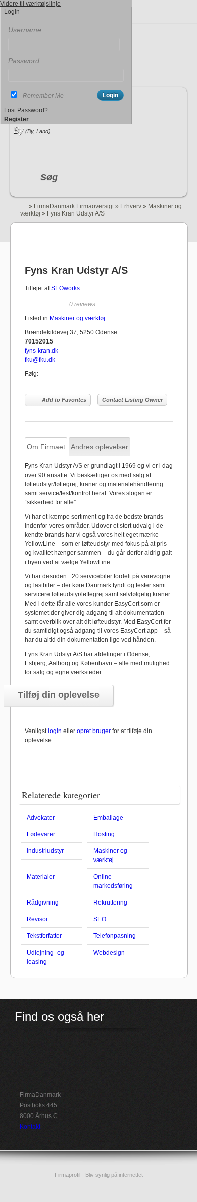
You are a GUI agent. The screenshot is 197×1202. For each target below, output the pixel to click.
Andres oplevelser (99, 447)
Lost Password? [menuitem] (26, 110)
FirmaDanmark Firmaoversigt (74, 206)
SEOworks (65, 288)
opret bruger (94, 731)
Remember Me (43, 95)
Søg (49, 177)
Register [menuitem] (16, 119)
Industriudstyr (45, 850)
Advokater (41, 817)
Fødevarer (41, 834)
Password (23, 61)
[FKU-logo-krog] (39, 261)
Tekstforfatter (44, 935)
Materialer (41, 876)
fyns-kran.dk (41, 350)
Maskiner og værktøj (77, 318)
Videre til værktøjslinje (30, 3)
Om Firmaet (46, 447)
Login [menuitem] (12, 11)
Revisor (37, 919)
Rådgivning (43, 902)
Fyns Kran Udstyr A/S (76, 270)
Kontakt (30, 1126)
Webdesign (109, 952)
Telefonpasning (114, 935)
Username (24, 30)
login (55, 731)
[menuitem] (66, 20)
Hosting (104, 834)
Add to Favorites (64, 400)
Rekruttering (110, 902)
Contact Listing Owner (132, 400)
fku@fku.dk (40, 359)
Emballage (108, 817)
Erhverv (130, 206)
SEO (99, 919)
